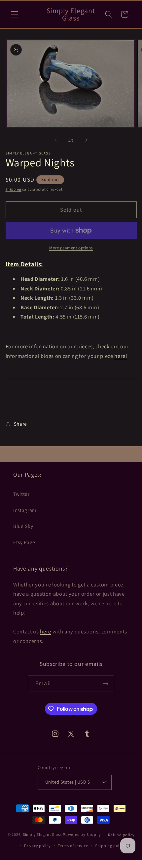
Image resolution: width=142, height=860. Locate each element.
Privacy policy (37, 845)
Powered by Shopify (82, 834)
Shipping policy (110, 845)
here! (120, 356)
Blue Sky (23, 526)
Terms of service (73, 845)
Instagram (25, 510)
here (45, 631)
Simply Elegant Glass (42, 834)
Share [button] (20, 423)
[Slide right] (86, 140)
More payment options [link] (71, 248)
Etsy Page (24, 542)
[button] (14, 14)
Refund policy (121, 834)
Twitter (21, 494)
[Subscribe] (106, 683)
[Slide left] (56, 140)
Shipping (13, 189)
